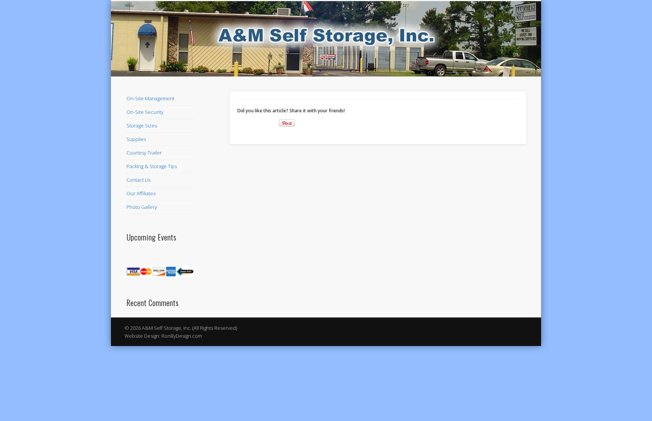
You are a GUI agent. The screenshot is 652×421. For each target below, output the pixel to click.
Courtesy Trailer (144, 152)
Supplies (136, 139)
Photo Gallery (141, 207)
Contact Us (138, 179)
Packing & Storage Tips (151, 166)
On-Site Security (144, 112)
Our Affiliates (140, 193)
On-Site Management (150, 98)
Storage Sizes (141, 125)
